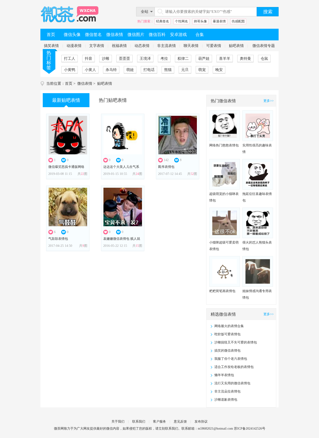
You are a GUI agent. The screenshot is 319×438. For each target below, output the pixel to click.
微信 (109, 428)
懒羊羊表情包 (224, 375)
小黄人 (90, 70)
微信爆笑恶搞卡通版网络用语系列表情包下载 (66, 168)
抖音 (88, 58)
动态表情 (142, 46)
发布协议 (201, 421)
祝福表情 (119, 46)
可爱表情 (213, 46)
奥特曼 (245, 58)
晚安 (219, 70)
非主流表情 (166, 46)
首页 (68, 83)
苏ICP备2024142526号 (249, 428)
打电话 (149, 70)
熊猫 (168, 70)
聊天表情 (191, 46)
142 (166, 160)
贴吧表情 (236, 46)
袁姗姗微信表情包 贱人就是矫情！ (121, 240)
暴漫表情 (219, 21)
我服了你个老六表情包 (230, 358)
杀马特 (111, 70)
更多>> (268, 100)
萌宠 (202, 70)
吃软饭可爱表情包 (227, 334)
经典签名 (162, 21)
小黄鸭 (69, 70)
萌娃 (130, 70)
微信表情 (84, 83)
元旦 (185, 70)
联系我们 (138, 421)
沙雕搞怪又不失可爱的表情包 (235, 342)
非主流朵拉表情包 (227, 391)
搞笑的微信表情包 (227, 350)
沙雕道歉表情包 (225, 399)
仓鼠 (264, 58)
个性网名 (181, 21)
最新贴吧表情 (66, 100)
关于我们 (117, 421)
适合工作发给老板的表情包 (234, 367)
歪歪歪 (124, 58)
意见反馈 (180, 421)
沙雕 (105, 58)
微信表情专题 (263, 46)
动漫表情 (74, 46)
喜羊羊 (224, 58)
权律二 (183, 58)
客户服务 (159, 421)
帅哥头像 (200, 21)
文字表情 (96, 46)
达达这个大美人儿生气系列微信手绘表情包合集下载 (121, 168)
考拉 (164, 58)
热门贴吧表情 (113, 100)
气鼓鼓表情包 (58, 238)
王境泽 (145, 58)
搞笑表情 (51, 46)
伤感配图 (238, 21)
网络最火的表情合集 (229, 326)
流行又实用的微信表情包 (232, 383)
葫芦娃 (203, 58)
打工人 (69, 58)
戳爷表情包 (166, 167)
